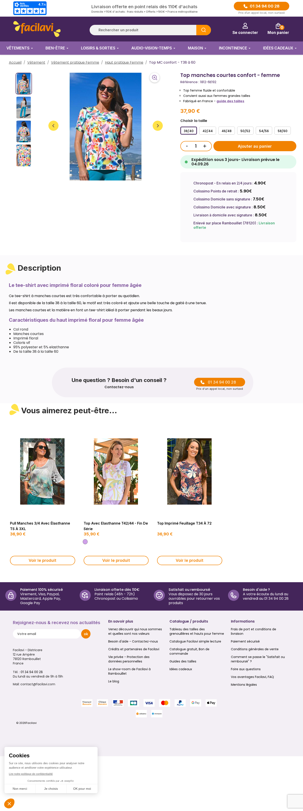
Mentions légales (244, 684)
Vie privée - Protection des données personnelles (129, 659)
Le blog (113, 681)
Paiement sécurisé (245, 641)
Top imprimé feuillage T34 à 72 (184, 523)
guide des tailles (230, 101)
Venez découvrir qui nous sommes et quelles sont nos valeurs (135, 631)
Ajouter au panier (255, 146)
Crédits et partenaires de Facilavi (133, 649)
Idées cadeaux (180, 669)
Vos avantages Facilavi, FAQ (252, 677)
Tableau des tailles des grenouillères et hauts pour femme (196, 631)
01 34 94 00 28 (264, 6)
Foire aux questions (246, 669)
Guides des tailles (182, 661)
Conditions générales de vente (255, 649)
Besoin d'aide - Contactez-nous (133, 641)
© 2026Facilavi (26, 723)
